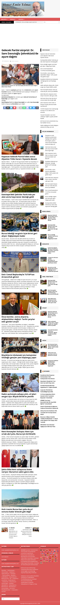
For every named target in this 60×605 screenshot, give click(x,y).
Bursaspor (45, 244)
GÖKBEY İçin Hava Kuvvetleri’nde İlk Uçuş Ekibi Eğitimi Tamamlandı (48, 402)
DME (31, 580)
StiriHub (28, 580)
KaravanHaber (5, 588)
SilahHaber (33, 559)
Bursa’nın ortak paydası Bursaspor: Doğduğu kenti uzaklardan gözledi (53, 269)
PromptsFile (30, 582)
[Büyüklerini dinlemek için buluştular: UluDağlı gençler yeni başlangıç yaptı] (20, 345)
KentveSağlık (24, 571)
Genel (12, 61)
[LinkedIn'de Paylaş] (11, 107)
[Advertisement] (30, 37)
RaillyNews (12, 572)
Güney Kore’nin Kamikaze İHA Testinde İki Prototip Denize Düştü (48, 412)
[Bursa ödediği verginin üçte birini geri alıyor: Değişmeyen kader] (20, 222)
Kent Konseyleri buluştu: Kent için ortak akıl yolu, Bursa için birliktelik (19, 432)
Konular (12, 19)
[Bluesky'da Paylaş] (33, 107)
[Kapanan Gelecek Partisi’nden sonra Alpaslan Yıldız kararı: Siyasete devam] (20, 144)
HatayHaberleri (12, 585)
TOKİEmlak (33, 572)
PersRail (23, 579)
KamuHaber (30, 558)
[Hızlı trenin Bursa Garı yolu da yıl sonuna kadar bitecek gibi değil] (20, 498)
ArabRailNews (5, 577)
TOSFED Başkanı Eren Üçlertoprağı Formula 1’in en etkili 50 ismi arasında (49, 110)
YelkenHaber (24, 558)
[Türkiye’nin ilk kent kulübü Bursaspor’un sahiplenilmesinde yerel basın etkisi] (43, 259)
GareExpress (24, 577)
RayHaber (46, 371)
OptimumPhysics (5, 573)
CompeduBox (14, 590)
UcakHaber (36, 558)
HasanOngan (5, 583)
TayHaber (11, 583)
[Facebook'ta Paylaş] (4, 107)
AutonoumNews (6, 575)
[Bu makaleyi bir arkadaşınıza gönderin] (17, 107)
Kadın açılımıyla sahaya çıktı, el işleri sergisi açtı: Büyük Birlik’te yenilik (19, 395)
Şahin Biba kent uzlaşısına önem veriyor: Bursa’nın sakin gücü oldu (18, 470)
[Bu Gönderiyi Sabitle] (14, 107)
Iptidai (28, 559)
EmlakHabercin (11, 580)
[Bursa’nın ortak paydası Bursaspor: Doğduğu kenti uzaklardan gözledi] (43, 269)
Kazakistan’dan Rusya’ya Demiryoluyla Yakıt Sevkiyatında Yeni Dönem (47, 376)
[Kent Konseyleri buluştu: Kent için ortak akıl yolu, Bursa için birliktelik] (20, 419)
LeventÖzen (4, 580)
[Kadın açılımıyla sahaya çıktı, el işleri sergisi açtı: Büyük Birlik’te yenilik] (20, 382)
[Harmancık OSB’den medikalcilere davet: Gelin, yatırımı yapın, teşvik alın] (43, 362)
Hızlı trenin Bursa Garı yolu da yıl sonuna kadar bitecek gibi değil (17, 510)
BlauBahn (13, 575)
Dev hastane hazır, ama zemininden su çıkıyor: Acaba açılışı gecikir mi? (53, 346)
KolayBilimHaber (34, 561)
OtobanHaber (30, 563)
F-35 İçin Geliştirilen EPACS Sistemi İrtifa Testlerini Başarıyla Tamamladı (47, 395)
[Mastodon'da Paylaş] (27, 107)
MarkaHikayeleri (27, 564)
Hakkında (20, 19)
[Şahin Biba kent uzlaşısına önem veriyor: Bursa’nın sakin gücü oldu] (20, 458)
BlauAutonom (5, 586)
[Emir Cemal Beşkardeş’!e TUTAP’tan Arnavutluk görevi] (20, 262)
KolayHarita (24, 569)
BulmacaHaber (34, 564)
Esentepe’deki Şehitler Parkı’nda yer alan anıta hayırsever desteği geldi (18, 195)
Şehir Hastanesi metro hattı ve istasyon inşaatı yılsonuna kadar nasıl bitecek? (48, 104)
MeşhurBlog (28, 572)
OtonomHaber (5, 572)
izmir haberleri (5, 556)
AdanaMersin (5, 585)
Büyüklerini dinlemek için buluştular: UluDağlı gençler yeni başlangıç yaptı (19, 356)
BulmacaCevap (5, 578)
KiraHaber (36, 563)
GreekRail (34, 579)
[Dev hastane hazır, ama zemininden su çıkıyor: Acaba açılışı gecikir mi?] (43, 346)
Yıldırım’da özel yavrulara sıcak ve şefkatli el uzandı (52, 354)
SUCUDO (4, 591)
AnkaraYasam (12, 581)
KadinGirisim (5, 581)
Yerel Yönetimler (47, 276)
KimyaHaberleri (13, 577)
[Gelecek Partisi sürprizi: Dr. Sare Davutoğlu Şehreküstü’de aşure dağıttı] (20, 83)
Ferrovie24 (12, 588)
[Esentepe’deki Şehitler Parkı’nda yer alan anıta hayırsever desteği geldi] (20, 182)
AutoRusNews (24, 582)
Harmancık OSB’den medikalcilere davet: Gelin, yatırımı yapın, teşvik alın (53, 363)
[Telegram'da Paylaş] (30, 107)
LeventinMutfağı (31, 571)
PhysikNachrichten (6, 590)
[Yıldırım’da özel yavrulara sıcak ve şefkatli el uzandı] (43, 354)
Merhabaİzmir (12, 586)
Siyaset (16, 61)
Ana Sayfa (3, 19)
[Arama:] (50, 22)
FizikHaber (12, 573)
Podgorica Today (33, 584)
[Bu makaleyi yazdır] (20, 107)
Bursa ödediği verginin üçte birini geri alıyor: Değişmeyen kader (19, 234)
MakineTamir (24, 559)
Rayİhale (23, 572)
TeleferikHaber (11, 570)
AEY (10, 578)
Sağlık (44, 340)
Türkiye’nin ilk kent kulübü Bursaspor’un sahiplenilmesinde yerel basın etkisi (53, 260)
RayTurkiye (29, 569)
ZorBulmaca (15, 578)
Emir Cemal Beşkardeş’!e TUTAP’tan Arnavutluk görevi (18, 275)
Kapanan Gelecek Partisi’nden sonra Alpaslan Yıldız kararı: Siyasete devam (19, 157)
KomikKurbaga (31, 567)
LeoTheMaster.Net (25, 561)
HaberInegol (24, 563)
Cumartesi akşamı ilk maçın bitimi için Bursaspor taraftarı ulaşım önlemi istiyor (53, 250)
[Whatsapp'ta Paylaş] (24, 107)
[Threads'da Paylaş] (37, 107)
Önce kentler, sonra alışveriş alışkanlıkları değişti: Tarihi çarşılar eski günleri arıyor (18, 319)
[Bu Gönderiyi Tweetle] (8, 107)
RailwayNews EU (25, 584)
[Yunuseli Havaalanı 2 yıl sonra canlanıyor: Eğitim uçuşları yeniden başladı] (43, 331)
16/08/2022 (6, 61)
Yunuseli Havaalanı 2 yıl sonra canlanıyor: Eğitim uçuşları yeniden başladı (49, 116)
